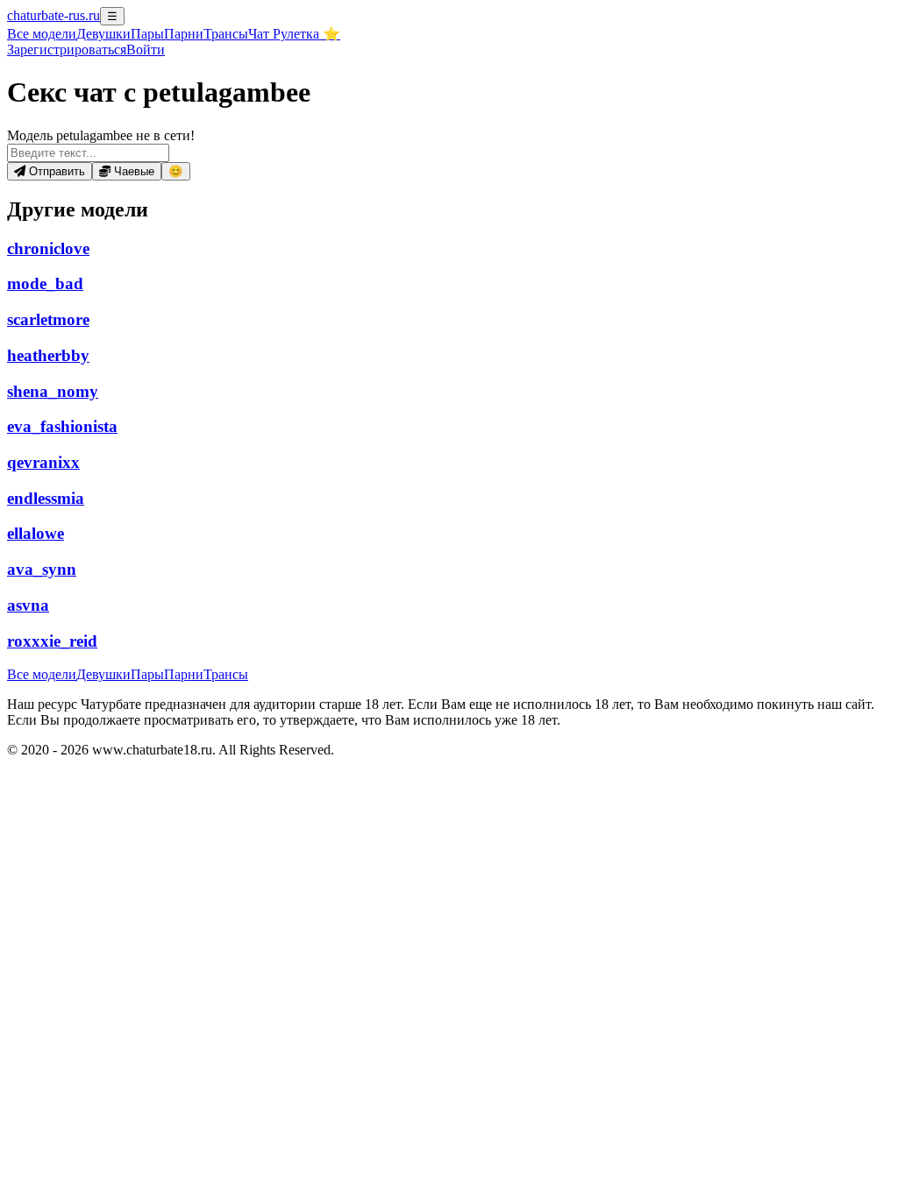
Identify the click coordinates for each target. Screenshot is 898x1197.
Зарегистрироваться (66, 49)
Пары (147, 33)
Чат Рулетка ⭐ (294, 33)
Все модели (41, 674)
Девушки (103, 33)
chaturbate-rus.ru (53, 15)
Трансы (225, 33)
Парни (183, 33)
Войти (145, 49)
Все (41, 33)
